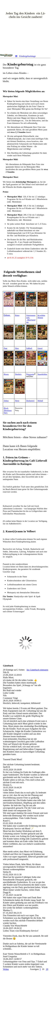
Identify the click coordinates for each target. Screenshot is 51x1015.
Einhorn (7, 315)
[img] (25, 26)
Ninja (17, 401)
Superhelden (42, 374)
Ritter (17, 315)
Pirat (5, 348)
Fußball (29, 348)
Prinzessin (30, 374)
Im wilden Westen (41, 316)
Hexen (6, 374)
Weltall (40, 401)
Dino (17, 348)
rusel (40, 348)
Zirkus (6, 401)
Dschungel (30, 401)
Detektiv (18, 374)
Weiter (6, 969)
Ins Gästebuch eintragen (37, 670)
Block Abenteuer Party (8, 410)
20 (47, 969)
